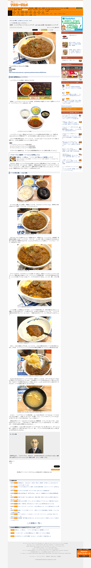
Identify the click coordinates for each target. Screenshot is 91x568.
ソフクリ (63, 13)
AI (12, 8)
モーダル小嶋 (51, 27)
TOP (24, 543)
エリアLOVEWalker (29, 553)
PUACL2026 (53, 9)
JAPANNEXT (22, 15)
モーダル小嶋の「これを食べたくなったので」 (20, 20)
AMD (18, 12)
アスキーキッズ (10, 9)
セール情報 (66, 8)
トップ (9, 8)
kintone (22, 13)
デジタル (26, 8)
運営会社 (48, 556)
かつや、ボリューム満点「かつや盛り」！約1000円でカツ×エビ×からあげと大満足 (72, 162)
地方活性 (48, 9)
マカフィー (14, 15)
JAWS (14, 13)
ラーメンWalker (22, 553)
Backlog (43, 13)
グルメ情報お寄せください (70, 109)
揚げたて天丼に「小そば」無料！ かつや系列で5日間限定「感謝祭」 (75, 44)
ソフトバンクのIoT (59, 13)
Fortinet (47, 13)
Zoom (55, 13)
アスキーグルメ (25, 9)
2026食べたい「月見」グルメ (69, 60)
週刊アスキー (30, 9)
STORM (62, 544)
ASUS (39, 11)
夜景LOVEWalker (48, 553)
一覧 (39, 29)
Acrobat (18, 13)
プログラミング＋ (49, 550)
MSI (34, 11)
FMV (14, 11)
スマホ (52, 8)
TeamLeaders (35, 9)
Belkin (43, 12)
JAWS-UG (31, 546)
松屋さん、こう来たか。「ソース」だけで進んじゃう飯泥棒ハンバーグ (35, 157)
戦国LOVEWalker (68, 553)
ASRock (30, 12)
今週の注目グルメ (73, 35)
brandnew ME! (30, 15)
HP (43, 11)
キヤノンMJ (18, 15)
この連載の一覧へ (34, 523)
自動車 (36, 8)
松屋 (11, 463)
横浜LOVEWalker (35, 553)
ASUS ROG (22, 12)
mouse (18, 11)
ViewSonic (39, 12)
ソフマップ (26, 15)
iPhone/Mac (31, 8)
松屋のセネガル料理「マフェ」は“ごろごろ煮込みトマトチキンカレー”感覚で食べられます (38, 501)
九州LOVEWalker (55, 553)
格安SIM (15, 9)
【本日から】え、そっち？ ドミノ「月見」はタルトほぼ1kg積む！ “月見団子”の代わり (71, 137)
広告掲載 (59, 556)
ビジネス (18, 8)
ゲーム (61, 8)
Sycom (26, 11)
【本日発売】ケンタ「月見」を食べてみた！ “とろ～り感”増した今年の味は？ (71, 144)
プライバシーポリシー (41, 556)
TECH (22, 8)
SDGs (46, 9)
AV (46, 8)
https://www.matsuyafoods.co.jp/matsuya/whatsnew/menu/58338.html (27, 72)
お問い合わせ (53, 556)
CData (39, 13)
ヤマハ (51, 13)
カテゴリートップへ (55, 469)
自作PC (43, 8)
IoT (14, 8)
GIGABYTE (26, 12)
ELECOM (14, 12)
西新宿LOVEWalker (42, 553)
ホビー (40, 8)
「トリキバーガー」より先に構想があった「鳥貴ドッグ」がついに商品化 (32, 533)
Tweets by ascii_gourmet (66, 106)
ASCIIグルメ (19, 5)
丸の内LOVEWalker (61, 553)
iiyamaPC (22, 11)
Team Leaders (43, 550)
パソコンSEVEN (31, 11)
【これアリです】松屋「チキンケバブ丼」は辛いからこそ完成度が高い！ (34, 490)
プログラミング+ (41, 9)
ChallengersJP (57, 9)
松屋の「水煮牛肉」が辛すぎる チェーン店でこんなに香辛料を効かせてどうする (36, 503)
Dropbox (34, 13)
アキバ (49, 8)
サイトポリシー (33, 556)
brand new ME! (51, 547)
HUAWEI (34, 12)
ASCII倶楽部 (79, 8)
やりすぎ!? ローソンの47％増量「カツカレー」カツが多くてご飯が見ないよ (33, 536)
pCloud (35, 15)
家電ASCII (20, 9)
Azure (27, 13)
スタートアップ (56, 8)
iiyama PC (41, 544)
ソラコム (30, 13)
